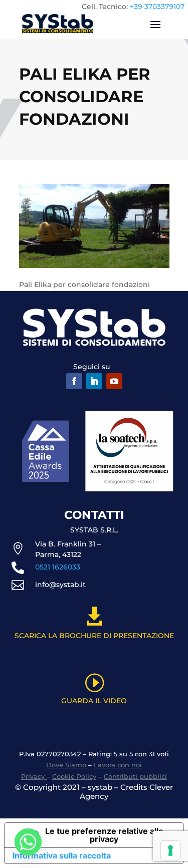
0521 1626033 (57, 566)
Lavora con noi (118, 765)
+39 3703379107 (157, 6)
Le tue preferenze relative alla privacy (104, 835)
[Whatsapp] (28, 841)
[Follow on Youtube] (114, 381)
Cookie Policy (74, 776)
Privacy (34, 776)
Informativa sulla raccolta (62, 855)
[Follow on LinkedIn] (94, 381)
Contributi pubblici (135, 776)
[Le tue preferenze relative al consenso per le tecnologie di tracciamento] (170, 850)
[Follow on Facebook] (74, 381)
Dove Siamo (67, 765)
